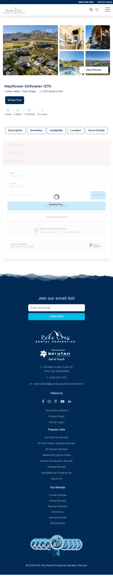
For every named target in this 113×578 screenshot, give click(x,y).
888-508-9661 (86, 2)
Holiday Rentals (56, 466)
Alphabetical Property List (56, 472)
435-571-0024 (104, 2)
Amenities (36, 130)
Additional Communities (57, 455)
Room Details (96, 130)
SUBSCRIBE (56, 316)
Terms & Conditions (56, 410)
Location (75, 130)
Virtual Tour (15, 100)
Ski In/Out (58, 512)
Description (15, 130)
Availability (56, 130)
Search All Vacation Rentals (56, 461)
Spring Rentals (57, 517)
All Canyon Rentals (56, 449)
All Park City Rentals (56, 437)
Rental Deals (57, 523)
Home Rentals (57, 500)
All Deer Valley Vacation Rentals (56, 443)
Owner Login (56, 422)
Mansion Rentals (57, 506)
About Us (56, 478)
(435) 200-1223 (58, 377)
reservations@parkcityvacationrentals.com (58, 383)
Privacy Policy (56, 416)
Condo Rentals (57, 495)
